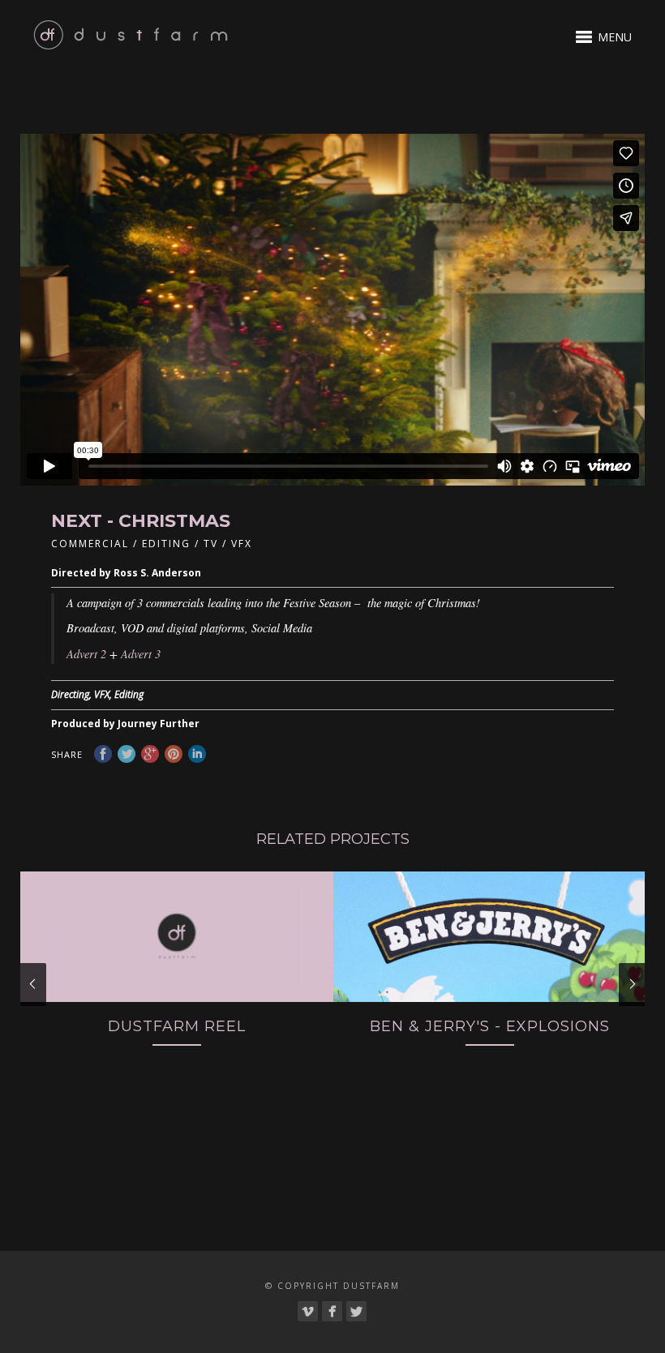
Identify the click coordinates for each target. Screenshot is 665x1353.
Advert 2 (86, 654)
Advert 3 (141, 654)
